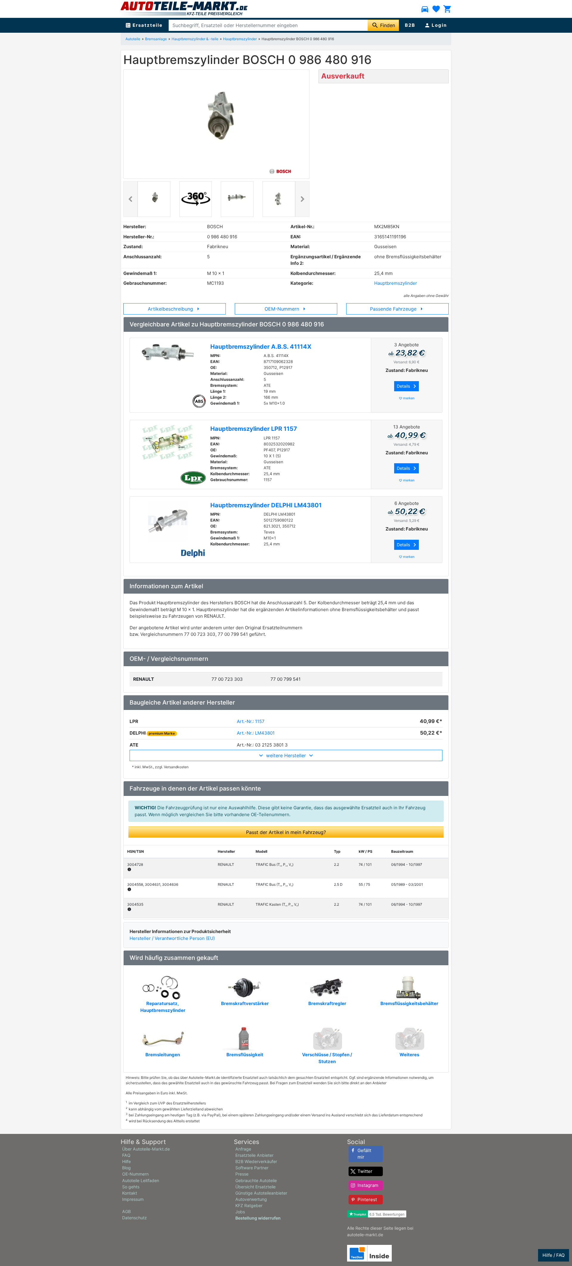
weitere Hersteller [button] (286, 755)
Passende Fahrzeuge (397, 308)
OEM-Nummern (286, 308)
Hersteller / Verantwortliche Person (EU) (172, 938)
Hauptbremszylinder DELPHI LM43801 (266, 505)
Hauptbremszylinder (240, 39)
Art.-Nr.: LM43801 (256, 733)
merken (407, 398)
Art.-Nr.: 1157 (251, 721)
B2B (410, 25)
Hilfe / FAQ (554, 1255)
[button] (130, 199)
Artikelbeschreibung (175, 308)
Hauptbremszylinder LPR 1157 (253, 428)
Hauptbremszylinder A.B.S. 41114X (260, 346)
